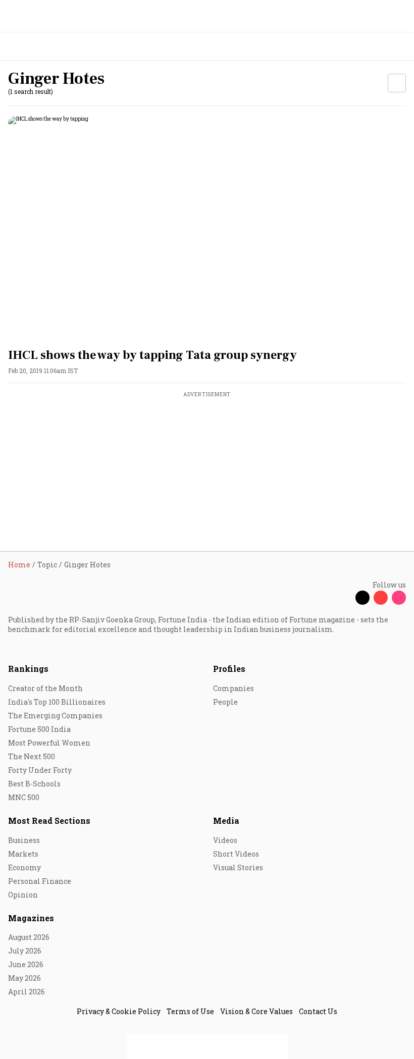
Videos (225, 840)
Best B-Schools (34, 783)
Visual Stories (238, 867)
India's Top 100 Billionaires (57, 702)
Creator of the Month (45, 688)
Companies (233, 688)
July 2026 (24, 951)
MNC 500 (23, 797)
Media (226, 820)
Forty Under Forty (40, 770)
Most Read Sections (49, 820)
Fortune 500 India (39, 729)
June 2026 (25, 964)
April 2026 (26, 991)
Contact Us (318, 1011)
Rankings (28, 668)
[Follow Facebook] (344, 598)
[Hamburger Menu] (400, 46)
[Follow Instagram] (399, 598)
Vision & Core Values (256, 1011)
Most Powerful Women (49, 743)
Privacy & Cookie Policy (119, 1011)
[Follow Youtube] (381, 598)
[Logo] (31, 46)
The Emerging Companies (55, 715)
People (225, 702)
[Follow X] (362, 598)
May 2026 (24, 978)
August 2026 (28, 937)
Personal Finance (39, 881)
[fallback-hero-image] (207, 228)
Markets (23, 854)
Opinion (23, 894)
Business (24, 840)
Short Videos (236, 854)
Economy (24, 867)
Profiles (229, 668)
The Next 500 (31, 756)
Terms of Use (190, 1011)
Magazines (31, 918)
